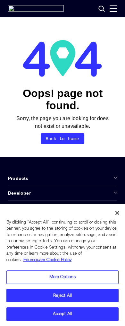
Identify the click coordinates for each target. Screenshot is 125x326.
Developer (19, 193)
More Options (62, 277)
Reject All (62, 296)
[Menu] (113, 8)
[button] (101, 8)
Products (18, 178)
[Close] (117, 213)
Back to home (62, 139)
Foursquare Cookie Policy (47, 260)
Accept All (62, 314)
